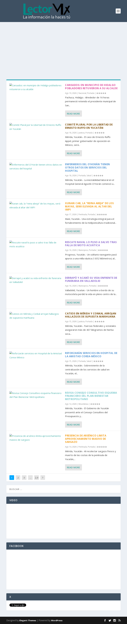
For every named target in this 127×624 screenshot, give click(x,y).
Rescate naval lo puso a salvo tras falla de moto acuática (91, 243)
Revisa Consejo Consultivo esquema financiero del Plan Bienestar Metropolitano (91, 396)
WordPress (56, 620)
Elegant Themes (27, 620)
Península (83, 214)
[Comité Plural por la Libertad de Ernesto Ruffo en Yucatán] (35, 127)
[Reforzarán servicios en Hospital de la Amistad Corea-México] (35, 355)
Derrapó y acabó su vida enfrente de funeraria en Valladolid (91, 279)
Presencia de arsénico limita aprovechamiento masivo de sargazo (85, 439)
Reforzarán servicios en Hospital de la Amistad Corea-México (91, 354)
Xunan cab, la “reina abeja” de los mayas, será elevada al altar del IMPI (89, 206)
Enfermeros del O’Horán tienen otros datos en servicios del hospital (87, 167)
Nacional (82, 93)
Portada (90, 93)
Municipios (83, 250)
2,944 (36, 480)
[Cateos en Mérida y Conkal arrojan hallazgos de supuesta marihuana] (35, 316)
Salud (89, 175)
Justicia (82, 132)
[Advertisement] (63, 45)
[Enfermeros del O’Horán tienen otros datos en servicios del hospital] (35, 167)
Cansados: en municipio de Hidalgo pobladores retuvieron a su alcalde (91, 86)
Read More (73, 113)
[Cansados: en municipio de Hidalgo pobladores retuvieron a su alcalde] (35, 87)
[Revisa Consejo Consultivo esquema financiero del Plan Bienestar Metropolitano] (35, 395)
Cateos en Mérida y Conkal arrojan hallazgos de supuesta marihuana (90, 315)
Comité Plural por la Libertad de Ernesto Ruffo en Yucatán (89, 126)
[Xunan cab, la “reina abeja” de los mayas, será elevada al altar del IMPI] (35, 206)
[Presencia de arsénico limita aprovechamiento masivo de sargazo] (35, 438)
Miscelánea (83, 404)
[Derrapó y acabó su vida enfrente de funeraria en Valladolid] (35, 280)
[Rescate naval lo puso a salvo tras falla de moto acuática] (35, 244)
